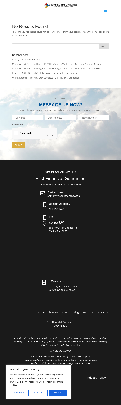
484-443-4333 (56, 208)
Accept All (58, 392)
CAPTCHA (17, 124)
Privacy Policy (96, 378)
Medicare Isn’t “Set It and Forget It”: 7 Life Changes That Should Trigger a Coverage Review (56, 64)
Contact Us (103, 312)
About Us (53, 312)
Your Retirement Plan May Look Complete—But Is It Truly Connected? (46, 77)
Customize (19, 392)
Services (66, 312)
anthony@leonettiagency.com (64, 195)
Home (41, 312)
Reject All (38, 392)
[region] (38, 382)
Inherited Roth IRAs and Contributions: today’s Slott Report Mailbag (45, 73)
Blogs (77, 312)
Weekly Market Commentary (26, 59)
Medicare (88, 312)
